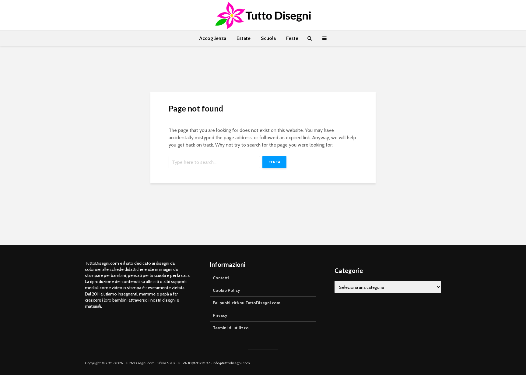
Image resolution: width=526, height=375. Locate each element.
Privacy (220, 315)
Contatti (221, 278)
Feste (292, 38)
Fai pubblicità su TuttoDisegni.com (246, 303)
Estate (244, 38)
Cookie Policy (226, 290)
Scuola (268, 38)
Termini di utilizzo (231, 328)
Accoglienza (212, 38)
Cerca (274, 162)
